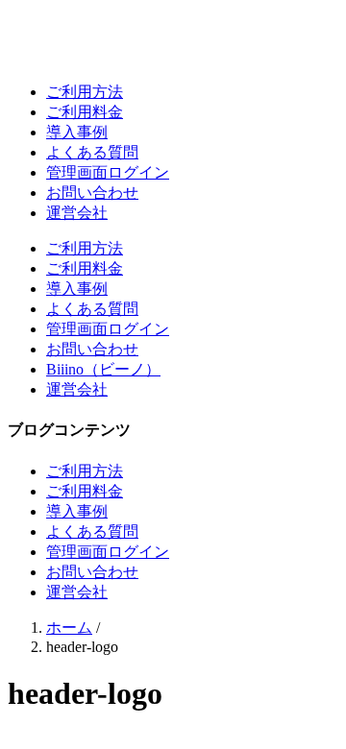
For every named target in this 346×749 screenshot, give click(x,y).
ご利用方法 (84, 92)
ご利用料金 (84, 112)
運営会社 (77, 213)
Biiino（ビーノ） (103, 369)
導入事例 (77, 132)
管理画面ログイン (107, 172)
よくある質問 (92, 152)
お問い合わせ (92, 192)
